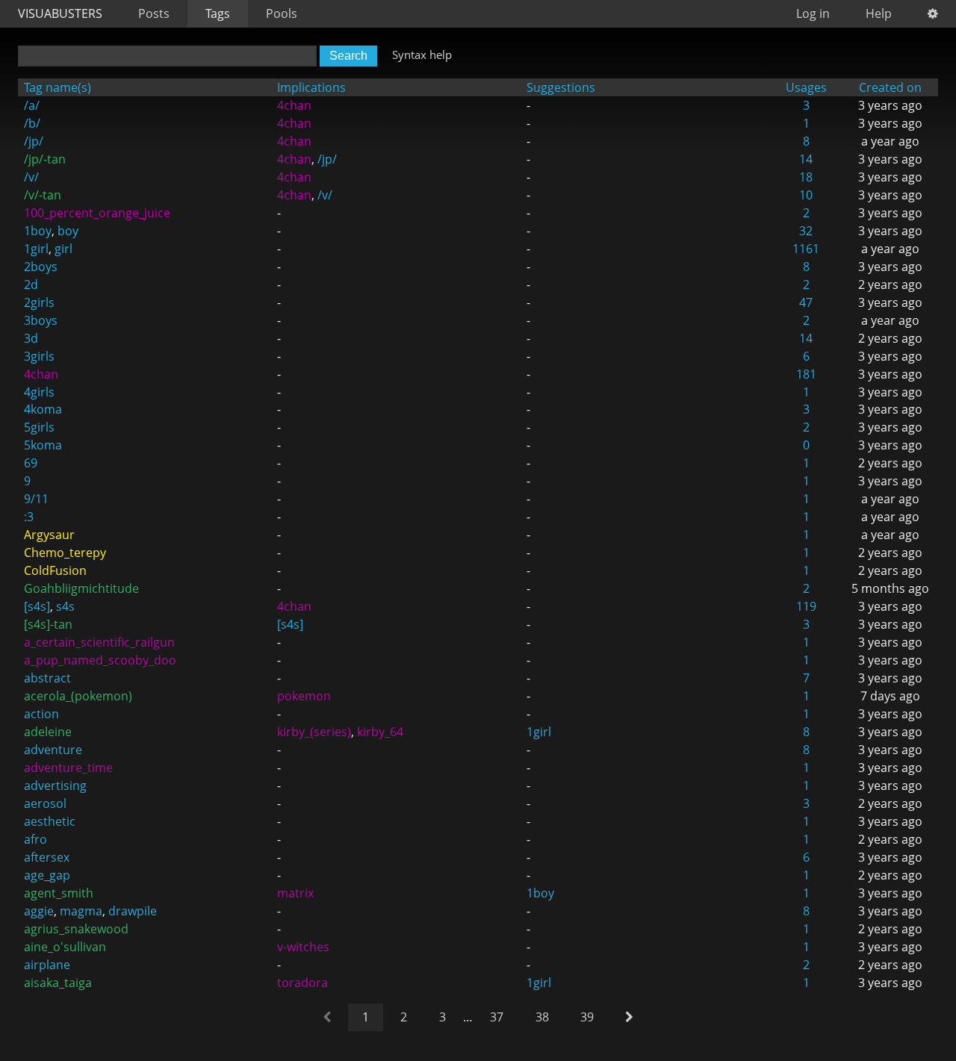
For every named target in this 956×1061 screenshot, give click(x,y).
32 (806, 231)
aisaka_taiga (58, 982)
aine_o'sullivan (65, 947)
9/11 (36, 499)
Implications (311, 87)
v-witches (303, 947)
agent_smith (58, 893)
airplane (47, 964)
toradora (302, 982)
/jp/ (33, 141)
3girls (39, 356)
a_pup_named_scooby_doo (100, 660)
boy (68, 231)
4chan (294, 105)
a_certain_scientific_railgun (99, 642)
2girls (39, 302)
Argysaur (49, 534)
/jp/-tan (45, 159)
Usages (806, 87)
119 (806, 606)
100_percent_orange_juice (97, 213)
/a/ (32, 105)
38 (542, 1017)
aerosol (45, 803)
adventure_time (68, 767)
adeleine (48, 732)
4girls (39, 392)
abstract (47, 678)
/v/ (31, 177)
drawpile (132, 911)
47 (806, 302)
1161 (805, 248)
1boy (38, 231)
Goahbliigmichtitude (81, 588)
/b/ (32, 123)
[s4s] (37, 606)
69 (30, 463)
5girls (39, 427)
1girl (36, 248)
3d (31, 338)
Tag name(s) (57, 87)
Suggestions (561, 87)
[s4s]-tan (48, 624)
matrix (295, 893)
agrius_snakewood (76, 929)
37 (496, 1017)
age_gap (47, 875)
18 (806, 177)
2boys (41, 266)
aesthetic (49, 821)
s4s (65, 606)
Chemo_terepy (65, 552)
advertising (55, 785)
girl (63, 248)
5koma (43, 445)
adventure (53, 749)
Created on (890, 87)
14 (806, 159)
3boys (41, 320)
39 (587, 1017)
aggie (39, 911)
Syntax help (422, 54)
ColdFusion (55, 570)
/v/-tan (42, 195)
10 (806, 195)
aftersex (46, 857)
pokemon (304, 696)
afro (35, 839)
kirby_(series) (314, 732)
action (41, 714)
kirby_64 (380, 732)
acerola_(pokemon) (78, 696)
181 (806, 374)
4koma (43, 409)
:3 (29, 516)
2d (31, 284)
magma (81, 911)
